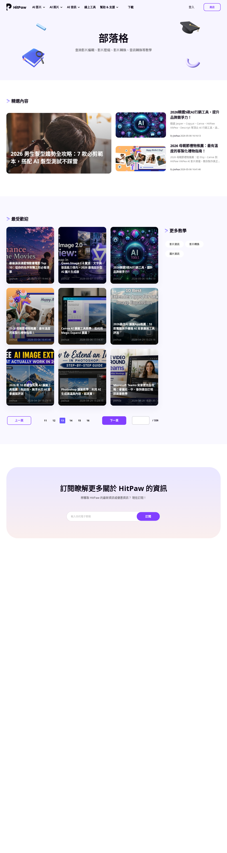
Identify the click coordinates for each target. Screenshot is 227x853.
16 (88, 420)
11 (45, 420)
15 (79, 420)
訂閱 (148, 516)
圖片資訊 (174, 253)
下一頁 (114, 420)
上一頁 (19, 420)
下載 (131, 7)
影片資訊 (174, 244)
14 (71, 420)
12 (53, 420)
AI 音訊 (71, 7)
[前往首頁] (16, 7)
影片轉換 (194, 244)
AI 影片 (37, 7)
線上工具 (90, 7)
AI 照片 (54, 7)
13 (62, 420)
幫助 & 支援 (107, 7)
